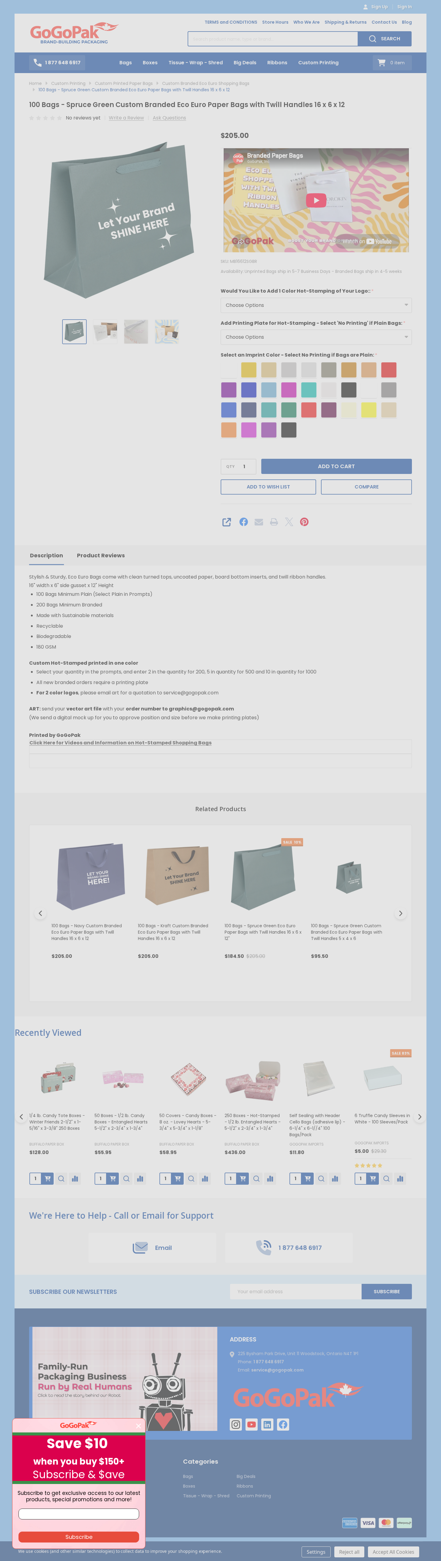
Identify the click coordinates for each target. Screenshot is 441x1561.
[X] (289, 522)
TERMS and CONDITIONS (231, 22)
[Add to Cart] (113, 1178)
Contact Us (384, 22)
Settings (316, 1552)
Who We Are (306, 22)
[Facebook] (243, 522)
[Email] (259, 522)
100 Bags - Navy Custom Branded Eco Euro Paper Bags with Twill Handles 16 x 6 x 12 (87, 932)
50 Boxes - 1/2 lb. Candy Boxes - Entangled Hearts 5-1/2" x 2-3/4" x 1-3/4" (121, 1121)
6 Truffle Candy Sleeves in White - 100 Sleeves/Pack (382, 1118)
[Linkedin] (267, 1424)
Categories (200, 1461)
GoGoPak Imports (306, 1143)
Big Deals (245, 62)
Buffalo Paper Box (46, 1143)
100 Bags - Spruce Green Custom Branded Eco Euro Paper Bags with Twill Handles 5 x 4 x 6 (346, 932)
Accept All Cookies (393, 1552)
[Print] (274, 522)
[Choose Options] (48, 1178)
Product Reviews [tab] (101, 555)
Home (35, 83)
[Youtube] (252, 1424)
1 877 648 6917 (268, 1362)
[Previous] (40, 913)
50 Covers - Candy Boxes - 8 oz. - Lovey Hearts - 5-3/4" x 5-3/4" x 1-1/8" (187, 1121)
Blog (407, 22)
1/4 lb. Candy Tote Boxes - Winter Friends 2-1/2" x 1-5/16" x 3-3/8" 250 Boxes (57, 1121)
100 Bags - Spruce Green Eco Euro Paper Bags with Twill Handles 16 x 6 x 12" (263, 932)
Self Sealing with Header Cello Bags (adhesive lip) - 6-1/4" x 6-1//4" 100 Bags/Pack (317, 1124)
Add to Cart (336, 466)
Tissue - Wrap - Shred (196, 62)
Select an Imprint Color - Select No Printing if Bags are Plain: (299, 355)
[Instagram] (236, 1424)
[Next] (401, 913)
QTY (230, 466)
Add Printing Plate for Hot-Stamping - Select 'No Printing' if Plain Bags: (313, 323)
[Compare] (75, 1178)
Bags (125, 62)
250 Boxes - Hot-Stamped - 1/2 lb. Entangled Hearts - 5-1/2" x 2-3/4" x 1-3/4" (253, 1121)
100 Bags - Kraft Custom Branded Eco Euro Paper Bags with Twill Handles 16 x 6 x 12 (173, 932)
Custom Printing (318, 62)
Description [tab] (46, 555)
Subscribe (387, 1291)
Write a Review (126, 117)
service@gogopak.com (277, 1370)
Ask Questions (169, 117)
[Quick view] (118, 982)
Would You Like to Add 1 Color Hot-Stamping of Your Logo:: (297, 291)
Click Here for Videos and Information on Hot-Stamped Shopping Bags (120, 742)
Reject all (349, 1552)
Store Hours (275, 22)
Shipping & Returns (346, 22)
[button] (125, 1379)
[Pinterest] (304, 522)
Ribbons (277, 62)
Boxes (150, 62)
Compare (367, 486)
